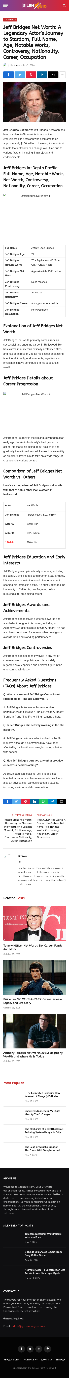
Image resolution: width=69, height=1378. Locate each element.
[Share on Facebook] (8, 74)
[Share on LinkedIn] (42, 74)
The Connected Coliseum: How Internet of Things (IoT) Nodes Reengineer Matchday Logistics (42, 1096)
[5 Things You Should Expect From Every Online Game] (12, 1256)
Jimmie (17, 65)
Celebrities (10, 19)
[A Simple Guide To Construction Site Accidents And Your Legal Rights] (12, 1274)
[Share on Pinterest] (31, 74)
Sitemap (60, 1360)
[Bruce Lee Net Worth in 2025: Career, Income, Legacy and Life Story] (34, 977)
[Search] (64, 5)
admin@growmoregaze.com (28, 1326)
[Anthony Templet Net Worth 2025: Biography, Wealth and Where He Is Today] (34, 1031)
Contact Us (31, 1360)
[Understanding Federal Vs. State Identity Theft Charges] (13, 1115)
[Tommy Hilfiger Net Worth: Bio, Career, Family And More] (34, 923)
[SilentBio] (34, 5)
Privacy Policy (12, 1360)
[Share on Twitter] (20, 74)
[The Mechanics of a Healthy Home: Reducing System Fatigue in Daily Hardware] (13, 1133)
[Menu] (5, 5)
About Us (47, 1360)
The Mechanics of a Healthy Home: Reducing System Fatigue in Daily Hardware (44, 1132)
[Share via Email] (53, 74)
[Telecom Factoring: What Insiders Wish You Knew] (12, 1238)
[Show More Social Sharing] (62, 74)
